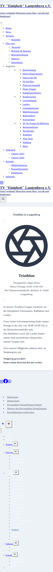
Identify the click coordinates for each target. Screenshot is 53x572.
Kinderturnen (29, 96)
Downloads (17, 62)
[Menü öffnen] (3, 199)
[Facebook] (5, 382)
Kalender (15, 39)
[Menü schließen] (1, 430)
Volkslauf (10, 150)
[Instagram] (1, 183)
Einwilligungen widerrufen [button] (20, 412)
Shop (25, 146)
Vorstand (15, 47)
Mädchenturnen (30, 112)
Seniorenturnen (30, 127)
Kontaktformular (19, 169)
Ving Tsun (28, 138)
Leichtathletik (30, 100)
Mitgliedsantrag (19, 165)
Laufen (26, 104)
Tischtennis (28, 131)
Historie (15, 58)
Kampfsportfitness (32, 93)
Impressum (12, 397)
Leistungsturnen (31, 108)
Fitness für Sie (30, 77)
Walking (27, 142)
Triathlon (27, 134)
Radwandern (29, 115)
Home (9, 28)
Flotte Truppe (29, 89)
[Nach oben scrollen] (3, 424)
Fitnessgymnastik (31, 85)
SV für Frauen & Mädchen (36, 123)
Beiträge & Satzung (21, 51)
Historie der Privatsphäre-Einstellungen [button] (27, 408)
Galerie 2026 (17, 157)
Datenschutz (13, 401)
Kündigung (17, 172)
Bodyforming (29, 70)
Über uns (10, 43)
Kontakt (10, 161)
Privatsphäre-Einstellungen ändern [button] (24, 404)
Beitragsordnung (19, 54)
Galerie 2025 (17, 153)
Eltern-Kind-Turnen (32, 74)
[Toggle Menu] (1, 22)
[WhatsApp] (9, 382)
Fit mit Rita (28, 81)
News (8, 32)
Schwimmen (29, 119)
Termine (10, 36)
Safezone (10, 176)
